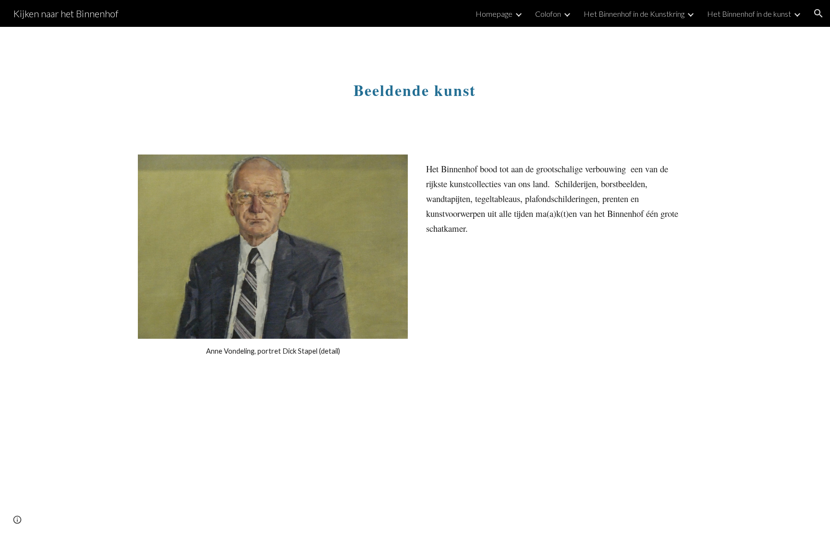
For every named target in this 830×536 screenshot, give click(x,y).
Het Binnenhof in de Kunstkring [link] (634, 13)
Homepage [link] (494, 13)
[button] (818, 13)
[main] (415, 85)
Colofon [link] (548, 13)
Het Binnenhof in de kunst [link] (749, 13)
